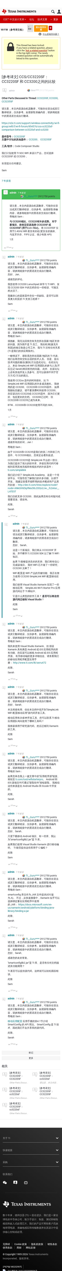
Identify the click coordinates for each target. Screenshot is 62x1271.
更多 (55, 19)
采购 (5, 1162)
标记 (31, 1052)
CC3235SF (7, 101)
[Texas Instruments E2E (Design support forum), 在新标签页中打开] (15, 1183)
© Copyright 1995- (15, 1254)
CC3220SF (42, 98)
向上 (5, 248)
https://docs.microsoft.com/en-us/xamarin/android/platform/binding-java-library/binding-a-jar (31, 908)
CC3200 (53, 98)
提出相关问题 (41, 28)
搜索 (53, 12)
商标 (19, 1247)
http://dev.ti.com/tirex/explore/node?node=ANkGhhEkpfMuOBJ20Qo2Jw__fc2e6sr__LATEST (33, 488)
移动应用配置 (15, 1021)
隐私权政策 (37, 1244)
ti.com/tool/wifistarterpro (29, 779)
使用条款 (7, 1247)
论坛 (31, 19)
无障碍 (6, 1244)
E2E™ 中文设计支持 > (14, 19)
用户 (59, 12)
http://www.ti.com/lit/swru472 (29, 662)
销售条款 (52, 1244)
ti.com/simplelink (17, 470)
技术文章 (42, 19)
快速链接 (7, 1150)
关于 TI (6, 1138)
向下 (12, 248)
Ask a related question (36, 50)
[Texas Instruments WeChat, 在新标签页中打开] (5, 1183)
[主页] (19, 11)
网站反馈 (30, 1247)
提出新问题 (50, 28)
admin (12, 90)
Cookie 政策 (20, 1244)
